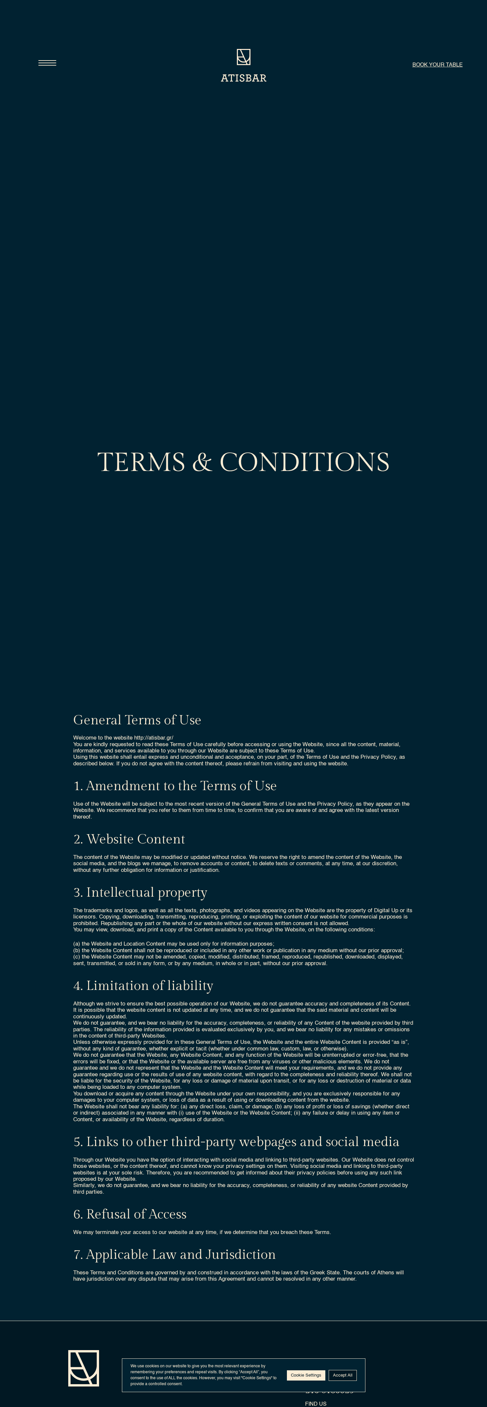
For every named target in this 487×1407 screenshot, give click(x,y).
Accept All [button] (342, 1375)
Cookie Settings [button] (306, 1375)
